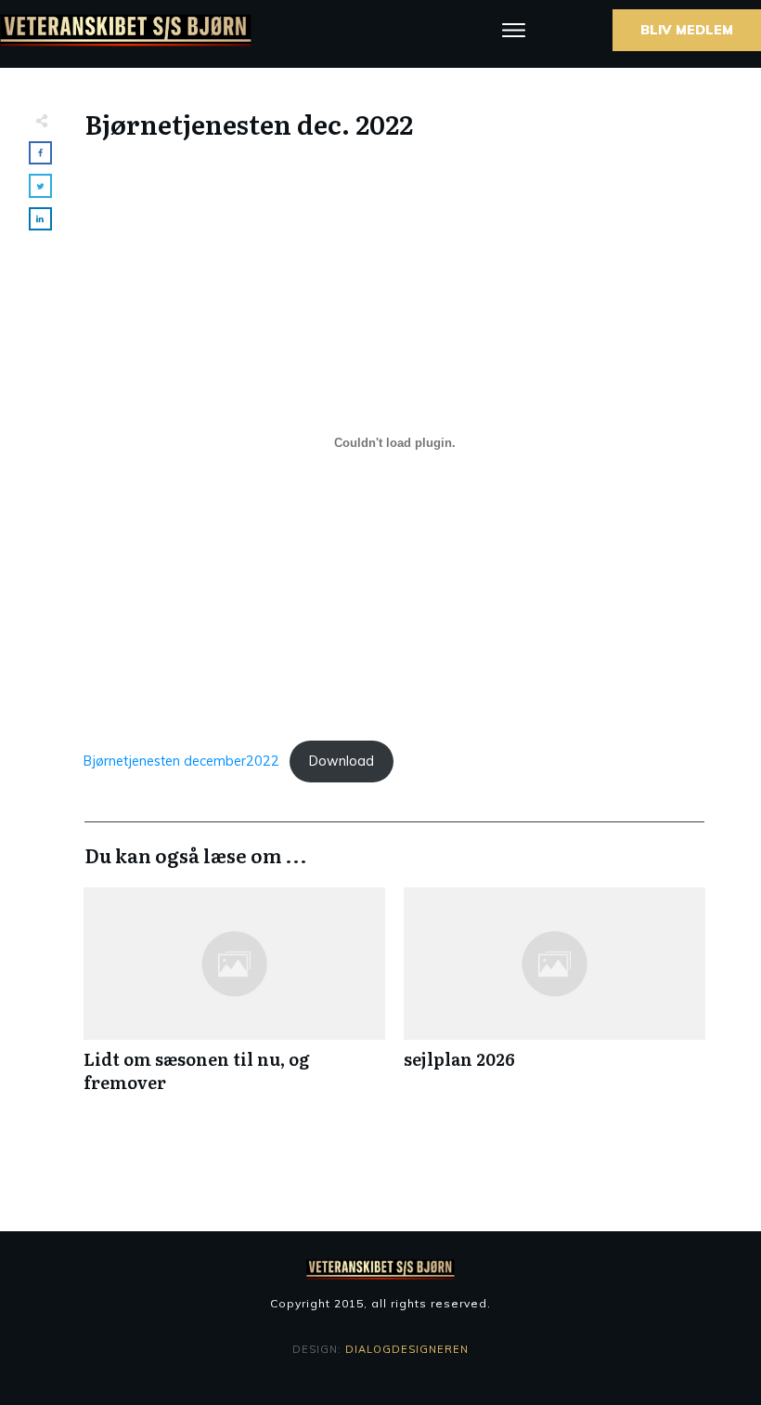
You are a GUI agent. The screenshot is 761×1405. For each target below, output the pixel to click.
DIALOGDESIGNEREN (407, 1349)
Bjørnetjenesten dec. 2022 (248, 123)
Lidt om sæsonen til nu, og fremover (234, 999)
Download (341, 761)
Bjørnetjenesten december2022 (181, 761)
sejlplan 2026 (554, 999)
